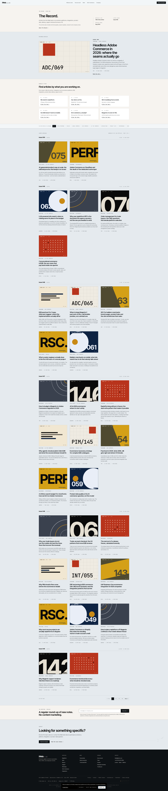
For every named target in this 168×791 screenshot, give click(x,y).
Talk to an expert (161, 2)
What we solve (69, 2)
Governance (117, 777)
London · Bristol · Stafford (120, 762)
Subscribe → (125, 710)
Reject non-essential (91, 787)
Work (84, 2)
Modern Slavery (102, 777)
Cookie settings (125, 777)
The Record (99, 766)
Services (64, 755)
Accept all (102, 787)
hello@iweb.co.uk (118, 758)
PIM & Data (64, 766)
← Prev (108, 698)
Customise (81, 787)
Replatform (64, 758)
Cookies (94, 777)
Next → (126, 698)
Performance (122, 126)
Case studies (82, 758)
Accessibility (110, 777)
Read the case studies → (57, 741)
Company (98, 2)
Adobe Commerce (76, 126)
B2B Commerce (85, 126)
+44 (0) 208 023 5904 (119, 760)
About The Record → (43, 27)
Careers (98, 762)
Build (63, 760)
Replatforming (60, 126)
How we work (78, 2)
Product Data (113, 126)
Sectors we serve (83, 760)
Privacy (89, 777)
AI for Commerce (90, 2)
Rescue (68, 126)
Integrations (104, 126)
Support (63, 764)
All (54, 126)
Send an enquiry (44, 741)
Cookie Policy (65, 787)
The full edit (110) (83, 762)
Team (98, 760)
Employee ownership (101, 764)
